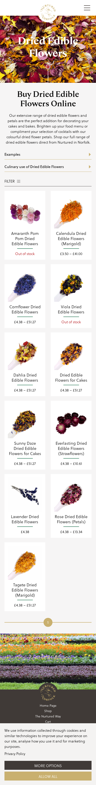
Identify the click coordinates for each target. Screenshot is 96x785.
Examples (12, 154)
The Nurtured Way (48, 716)
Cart (48, 721)
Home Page (48, 705)
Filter (9, 181)
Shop (48, 710)
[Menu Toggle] (87, 7)
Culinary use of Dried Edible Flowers (34, 166)
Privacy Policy (14, 753)
